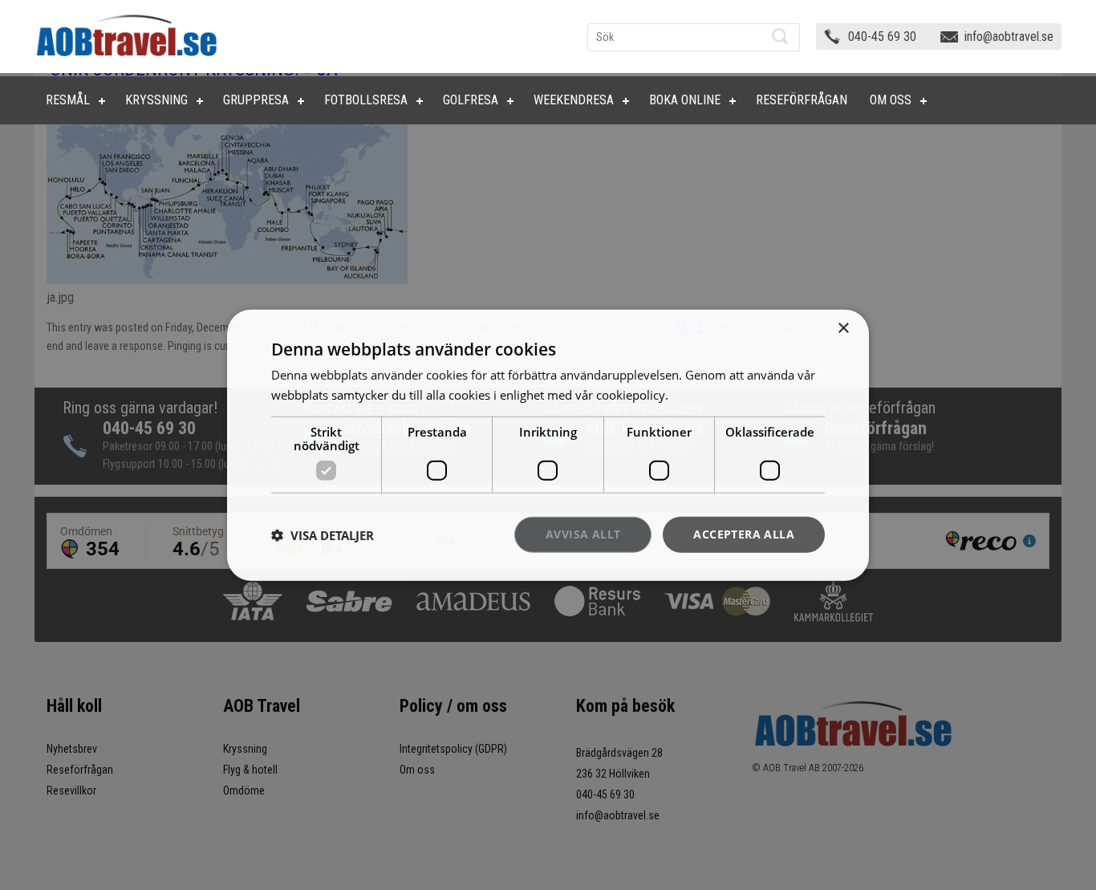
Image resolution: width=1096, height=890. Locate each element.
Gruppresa (256, 100)
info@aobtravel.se (1008, 36)
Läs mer (694, 394)
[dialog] (548, 445)
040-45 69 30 (882, 36)
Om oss (890, 100)
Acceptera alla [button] (743, 534)
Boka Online (685, 100)
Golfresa (470, 100)
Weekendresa (574, 100)
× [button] (843, 328)
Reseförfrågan (801, 100)
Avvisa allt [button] (583, 534)
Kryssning (156, 100)
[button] (322, 534)
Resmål (68, 100)
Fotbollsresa (366, 100)
